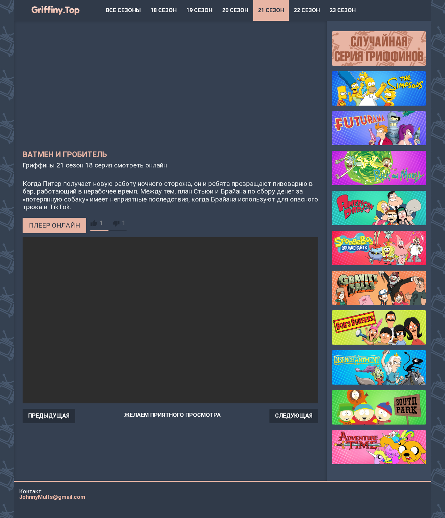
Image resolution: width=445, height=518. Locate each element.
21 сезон (271, 10)
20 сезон (235, 10)
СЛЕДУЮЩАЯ (294, 415)
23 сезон (343, 10)
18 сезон (164, 10)
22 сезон (307, 10)
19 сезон (199, 10)
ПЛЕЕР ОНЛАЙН (54, 225)
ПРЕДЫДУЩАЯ (49, 415)
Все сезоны (123, 10)
